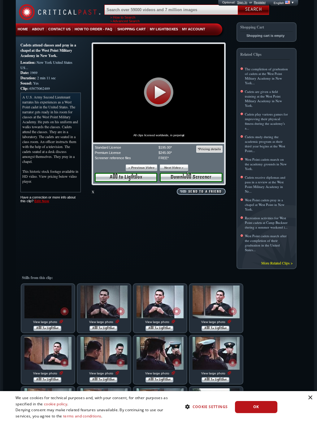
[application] (158, 93)
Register (260, 2)
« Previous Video (141, 167)
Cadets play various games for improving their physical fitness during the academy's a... (266, 121)
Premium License (108, 153)
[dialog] (158, 407)
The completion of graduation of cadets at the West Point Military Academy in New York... (266, 76)
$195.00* (165, 147)
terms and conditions (82, 416)
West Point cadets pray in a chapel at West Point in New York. (264, 205)
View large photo (45, 322)
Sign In (242, 2)
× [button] (310, 397)
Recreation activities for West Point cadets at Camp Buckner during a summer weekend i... (266, 222)
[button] (158, 92)
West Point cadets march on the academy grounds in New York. (266, 164)
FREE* (163, 158)
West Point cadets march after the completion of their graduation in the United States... (266, 242)
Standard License (108, 147)
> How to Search (122, 17)
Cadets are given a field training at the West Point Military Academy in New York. (263, 98)
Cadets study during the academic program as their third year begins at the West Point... (265, 143)
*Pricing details (209, 149)
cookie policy (55, 404)
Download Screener (191, 177)
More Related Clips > (277, 262)
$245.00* (165, 153)
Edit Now (41, 201)
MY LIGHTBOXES (164, 29)
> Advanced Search (125, 21)
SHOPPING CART (131, 29)
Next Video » (174, 167)
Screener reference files (113, 158)
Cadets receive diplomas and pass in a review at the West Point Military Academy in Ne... (265, 184)
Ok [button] (256, 406)
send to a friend (205, 191)
